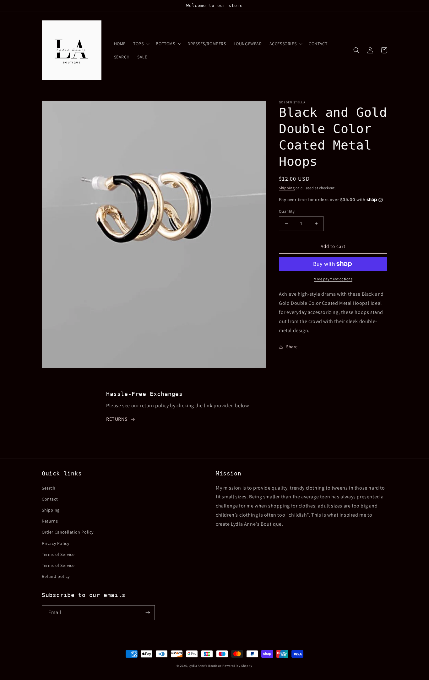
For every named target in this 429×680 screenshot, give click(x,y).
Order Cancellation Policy (68, 532)
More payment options (333, 279)
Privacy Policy (55, 543)
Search (49, 488)
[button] (140, 43)
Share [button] (292, 346)
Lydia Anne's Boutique (205, 666)
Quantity (287, 211)
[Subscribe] (148, 612)
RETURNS (116, 419)
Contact (50, 499)
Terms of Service (58, 554)
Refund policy (56, 576)
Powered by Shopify (237, 666)
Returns (50, 521)
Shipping (287, 187)
